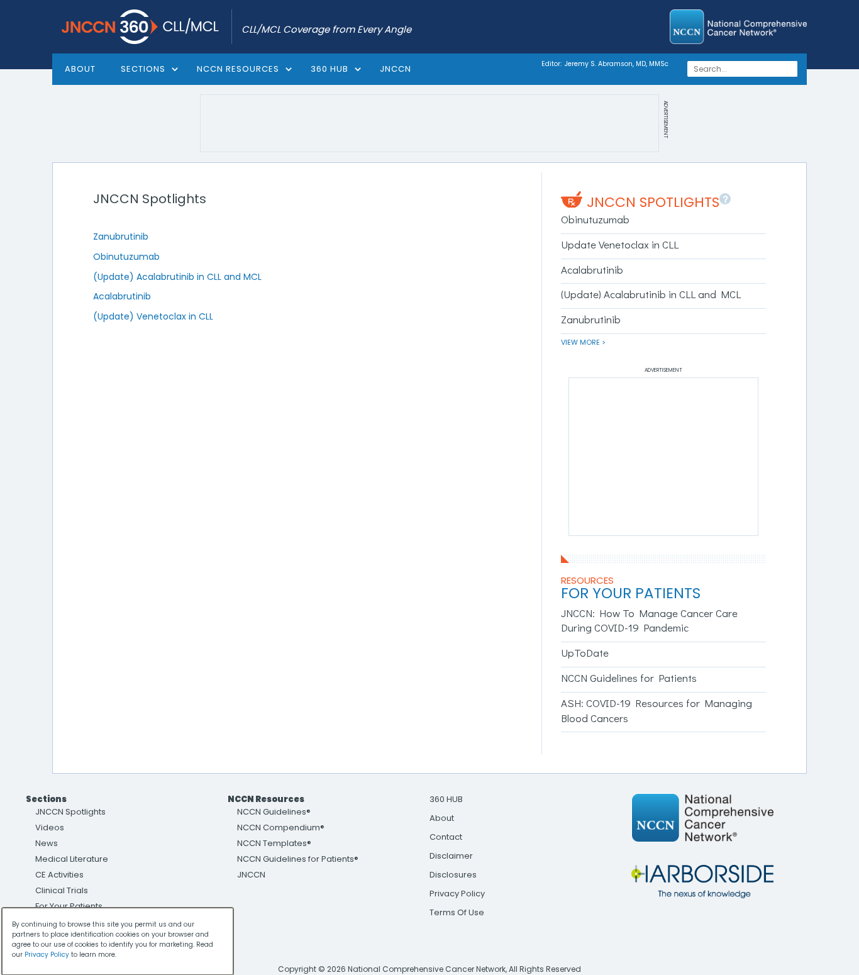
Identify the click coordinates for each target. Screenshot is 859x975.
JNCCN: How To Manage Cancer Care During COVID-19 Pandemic (649, 620)
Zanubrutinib (120, 236)
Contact (446, 837)
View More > (583, 342)
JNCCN (395, 69)
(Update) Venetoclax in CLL (153, 316)
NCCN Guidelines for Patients (629, 678)
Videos (49, 827)
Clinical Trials (61, 890)
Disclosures (453, 875)
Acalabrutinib (122, 296)
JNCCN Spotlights (653, 202)
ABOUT (80, 69)
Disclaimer (451, 856)
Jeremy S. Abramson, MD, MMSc (616, 64)
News (46, 843)
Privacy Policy (457, 894)
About (442, 818)
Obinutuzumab (126, 256)
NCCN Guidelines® (274, 812)
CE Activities (59, 875)
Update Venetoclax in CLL (620, 244)
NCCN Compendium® (280, 827)
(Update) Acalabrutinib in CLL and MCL (177, 276)
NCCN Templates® (274, 843)
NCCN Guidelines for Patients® (297, 859)
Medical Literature (71, 859)
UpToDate (585, 652)
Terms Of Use (457, 912)
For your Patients (631, 593)
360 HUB (329, 69)
